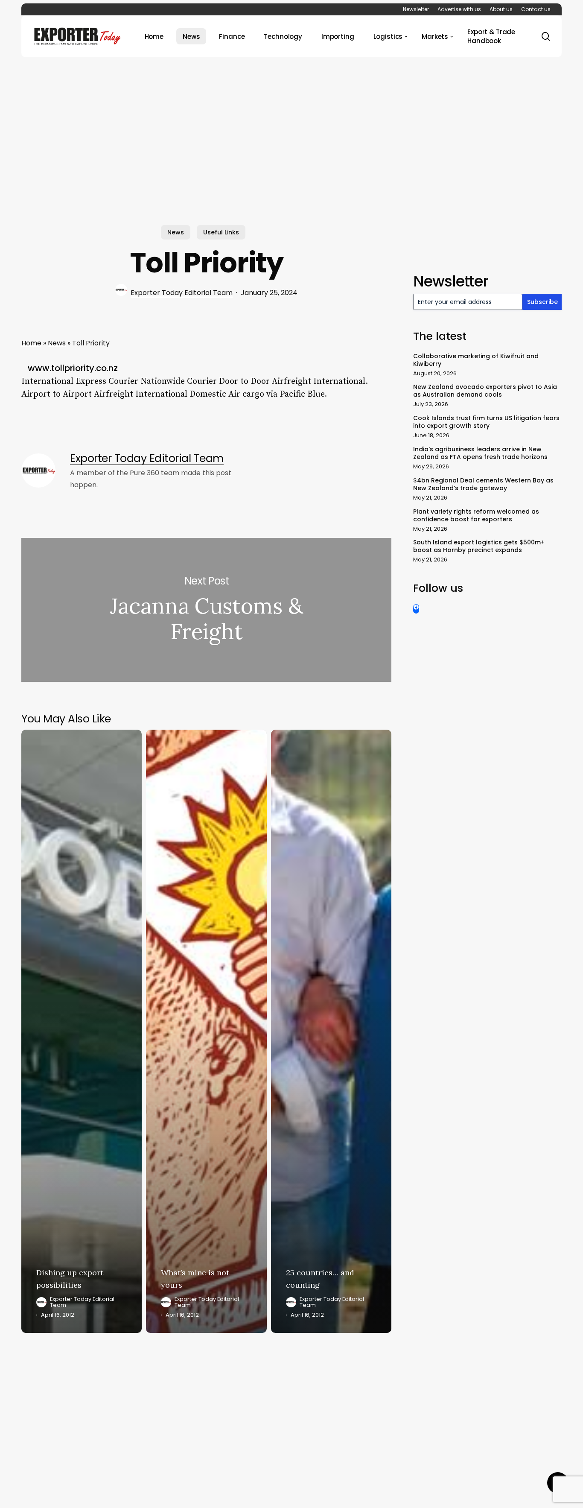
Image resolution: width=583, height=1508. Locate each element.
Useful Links (221, 232)
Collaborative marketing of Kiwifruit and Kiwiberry (476, 360)
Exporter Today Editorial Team (182, 293)
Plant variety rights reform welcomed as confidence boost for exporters (476, 515)
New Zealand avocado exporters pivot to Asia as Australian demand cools (485, 390)
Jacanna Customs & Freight (206, 610)
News (175, 232)
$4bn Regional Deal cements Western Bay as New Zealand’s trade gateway (483, 484)
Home (31, 343)
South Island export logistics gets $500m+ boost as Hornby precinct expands (479, 546)
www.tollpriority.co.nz (73, 368)
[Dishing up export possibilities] (81, 1031)
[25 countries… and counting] (331, 1031)
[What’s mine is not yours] (206, 1031)
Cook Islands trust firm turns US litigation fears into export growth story (486, 422)
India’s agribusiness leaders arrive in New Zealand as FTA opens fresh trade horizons (480, 453)
